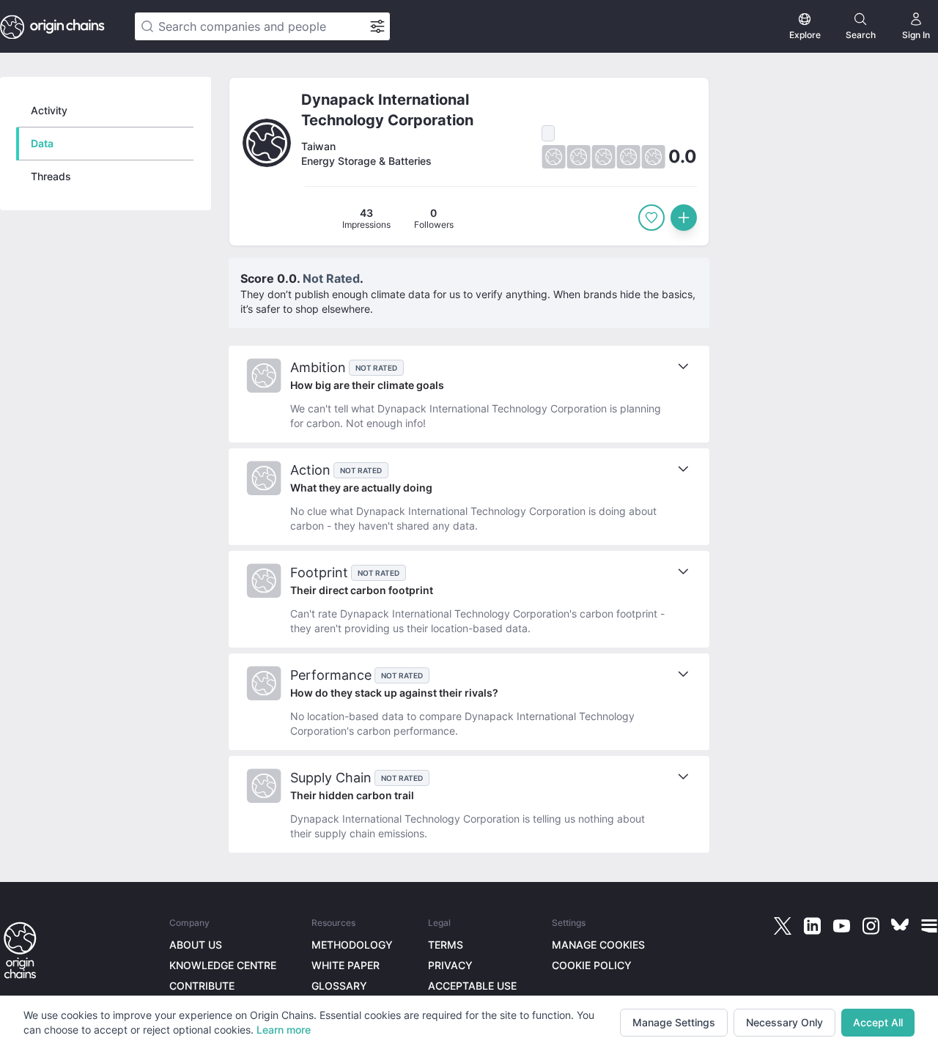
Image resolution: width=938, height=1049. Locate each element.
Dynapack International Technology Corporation (387, 110)
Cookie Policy (592, 965)
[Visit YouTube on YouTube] (841, 926)
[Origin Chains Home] (20, 951)
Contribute (201, 985)
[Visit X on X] (782, 926)
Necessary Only (784, 1022)
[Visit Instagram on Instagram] (870, 926)
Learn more (283, 1029)
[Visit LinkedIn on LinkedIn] (812, 926)
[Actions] (684, 217)
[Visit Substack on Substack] (929, 926)
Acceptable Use (472, 985)
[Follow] (651, 217)
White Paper (345, 965)
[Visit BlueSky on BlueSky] (900, 926)
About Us (195, 944)
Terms (445, 944)
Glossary (339, 985)
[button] (469, 161)
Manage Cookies (598, 944)
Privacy (450, 965)
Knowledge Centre (222, 965)
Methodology (352, 944)
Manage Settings (673, 1022)
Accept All (878, 1022)
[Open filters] (377, 26)
